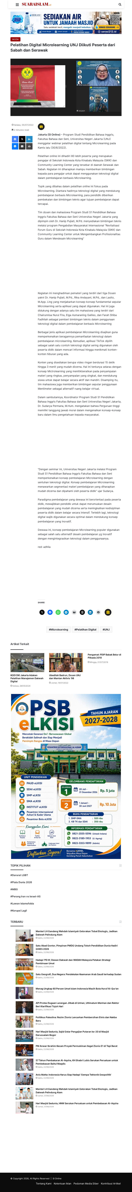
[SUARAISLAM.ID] (36, 4)
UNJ (107, 629)
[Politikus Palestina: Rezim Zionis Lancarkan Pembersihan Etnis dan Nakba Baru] (24, 1022)
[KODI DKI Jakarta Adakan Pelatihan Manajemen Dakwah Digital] (27, 662)
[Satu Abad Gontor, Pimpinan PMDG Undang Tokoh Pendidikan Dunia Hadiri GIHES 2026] (24, 950)
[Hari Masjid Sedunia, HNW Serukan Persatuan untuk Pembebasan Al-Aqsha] (24, 1108)
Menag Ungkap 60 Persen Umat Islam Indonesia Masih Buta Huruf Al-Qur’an (77, 988)
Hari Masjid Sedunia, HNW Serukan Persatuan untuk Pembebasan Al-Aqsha (77, 1103)
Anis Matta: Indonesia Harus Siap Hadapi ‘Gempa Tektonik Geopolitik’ (73, 1074)
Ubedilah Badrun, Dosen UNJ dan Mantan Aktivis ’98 (65, 677)
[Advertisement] (80, 267)
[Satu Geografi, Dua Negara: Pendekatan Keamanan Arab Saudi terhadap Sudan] (24, 979)
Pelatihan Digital (86, 629)
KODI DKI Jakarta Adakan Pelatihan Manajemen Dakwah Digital (26, 678)
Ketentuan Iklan (62, 1183)
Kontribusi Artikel (111, 1183)
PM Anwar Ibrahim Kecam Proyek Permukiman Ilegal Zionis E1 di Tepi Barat (76, 1046)
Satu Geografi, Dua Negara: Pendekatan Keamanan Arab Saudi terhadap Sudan (78, 974)
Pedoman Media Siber (86, 1183)
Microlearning (59, 629)
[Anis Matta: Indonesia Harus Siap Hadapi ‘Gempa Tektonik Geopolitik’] (24, 1079)
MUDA (15, 39)
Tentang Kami (44, 1183)
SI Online (57, 1178)
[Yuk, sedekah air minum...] (66, 22)
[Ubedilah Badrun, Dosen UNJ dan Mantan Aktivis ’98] (66, 662)
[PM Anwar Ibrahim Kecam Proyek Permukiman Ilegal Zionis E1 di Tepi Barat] (24, 1050)
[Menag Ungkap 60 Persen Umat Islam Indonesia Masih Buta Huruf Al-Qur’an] (24, 993)
